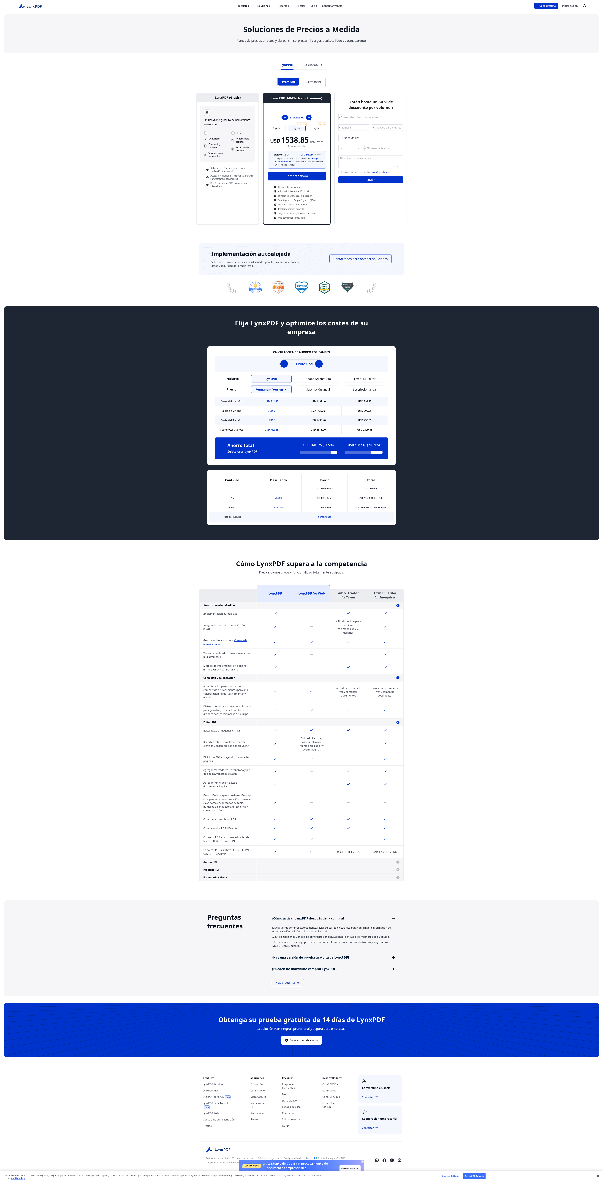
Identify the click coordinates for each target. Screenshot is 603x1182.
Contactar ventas (332, 6)
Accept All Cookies (474, 1176)
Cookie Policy (18, 1178)
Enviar (371, 180)
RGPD (285, 1125)
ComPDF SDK (330, 1084)
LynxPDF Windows (214, 1084)
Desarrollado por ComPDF (331, 1158)
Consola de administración (219, 1119)
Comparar (288, 1113)
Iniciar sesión (570, 6)
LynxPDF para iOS (216, 1097)
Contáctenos (324, 516)
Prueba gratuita (546, 6)
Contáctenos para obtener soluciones (360, 259)
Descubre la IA (348, 1168)
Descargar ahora (301, 1040)
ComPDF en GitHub (329, 1105)
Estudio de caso (291, 1107)
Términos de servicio (243, 1158)
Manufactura (258, 1097)
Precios (301, 6)
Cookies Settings (450, 1176)
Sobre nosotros (291, 1119)
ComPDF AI (329, 1090)
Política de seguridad (269, 1158)
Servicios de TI (257, 1105)
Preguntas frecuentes (288, 1086)
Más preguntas (286, 982)
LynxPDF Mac (211, 1090)
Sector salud (257, 1113)
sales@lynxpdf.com (380, 172)
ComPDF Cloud (331, 1097)
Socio (314, 6)
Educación (256, 1084)
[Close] (598, 1176)
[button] (334, 918)
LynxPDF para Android (216, 1105)
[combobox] (369, 138)
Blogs (285, 1094)
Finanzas (255, 1119)
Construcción (258, 1090)
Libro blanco (289, 1100)
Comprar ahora (297, 176)
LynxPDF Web (211, 1113)
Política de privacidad (217, 1158)
